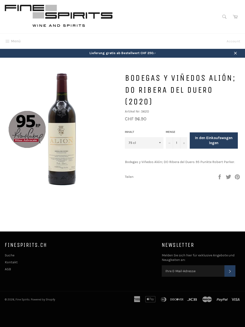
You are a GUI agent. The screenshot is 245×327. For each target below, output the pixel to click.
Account (233, 41)
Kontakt (11, 262)
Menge (170, 132)
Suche (9, 255)
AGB (8, 269)
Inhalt (129, 132)
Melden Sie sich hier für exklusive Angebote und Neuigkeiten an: (198, 257)
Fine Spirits (23, 299)
